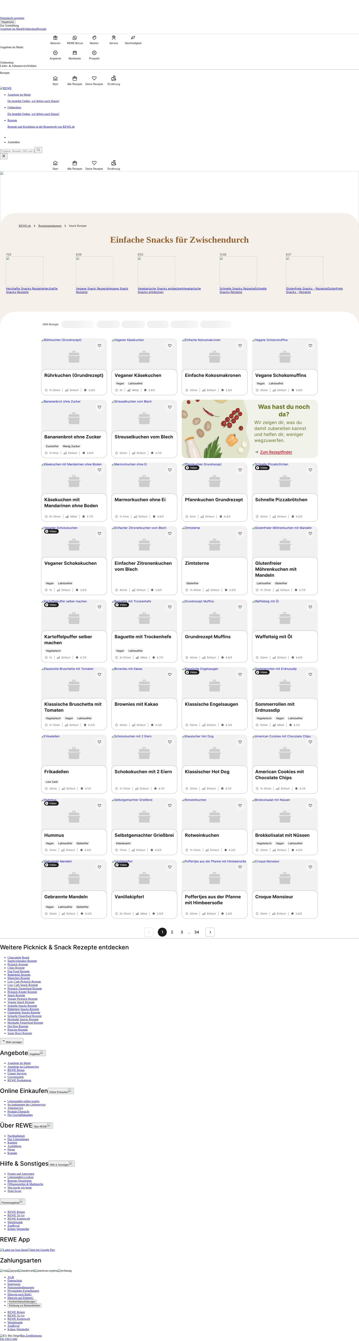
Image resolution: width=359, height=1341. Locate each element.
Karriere (12, 1142)
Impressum (13, 1284)
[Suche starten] (38, 150)
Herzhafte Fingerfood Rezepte (25, 1022)
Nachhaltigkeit (16, 1135)
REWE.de (25, 225)
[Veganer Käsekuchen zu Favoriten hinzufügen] (169, 345)
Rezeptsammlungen (50, 225)
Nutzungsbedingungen (20, 1287)
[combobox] (17, 151)
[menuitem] (55, 40)
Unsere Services (17, 1073)
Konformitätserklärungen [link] (22, 1301)
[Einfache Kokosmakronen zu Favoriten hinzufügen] (240, 345)
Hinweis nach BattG (19, 1294)
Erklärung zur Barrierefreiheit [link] (24, 1305)
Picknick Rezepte (17, 964)
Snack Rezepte (16, 995)
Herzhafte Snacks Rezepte (25, 288)
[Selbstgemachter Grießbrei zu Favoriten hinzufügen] (169, 805)
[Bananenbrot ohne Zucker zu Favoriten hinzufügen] (99, 407)
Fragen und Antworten (20, 1173)
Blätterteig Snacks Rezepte (23, 1009)
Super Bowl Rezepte (19, 1033)
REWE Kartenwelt (18, 1218)
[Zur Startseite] (12, 5)
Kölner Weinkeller (18, 1229)
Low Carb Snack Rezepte (22, 985)
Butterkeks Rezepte (18, 974)
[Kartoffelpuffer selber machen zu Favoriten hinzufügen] (99, 607)
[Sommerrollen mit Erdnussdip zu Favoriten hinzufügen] (310, 674)
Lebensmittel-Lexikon (20, 1177)
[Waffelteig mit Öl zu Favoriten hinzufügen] (310, 607)
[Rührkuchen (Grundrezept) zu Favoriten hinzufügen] (99, 345)
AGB (10, 1277)
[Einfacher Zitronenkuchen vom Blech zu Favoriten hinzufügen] (169, 533)
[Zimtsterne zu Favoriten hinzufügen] (240, 533)
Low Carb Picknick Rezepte (24, 981)
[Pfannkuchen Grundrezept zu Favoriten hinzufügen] (240, 470)
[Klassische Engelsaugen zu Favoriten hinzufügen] (240, 674)
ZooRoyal (13, 1225)
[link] (183, 98)
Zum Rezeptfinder (276, 452)
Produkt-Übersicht (18, 1111)
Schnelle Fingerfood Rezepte (24, 1016)
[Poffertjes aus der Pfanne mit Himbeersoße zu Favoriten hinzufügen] (240, 867)
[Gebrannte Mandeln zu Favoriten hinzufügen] (99, 867)
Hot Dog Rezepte (17, 1026)
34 (196, 932)
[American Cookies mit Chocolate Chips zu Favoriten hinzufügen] (310, 742)
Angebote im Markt (19, 1063)
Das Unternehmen (18, 1139)
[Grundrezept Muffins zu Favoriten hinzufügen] (240, 607)
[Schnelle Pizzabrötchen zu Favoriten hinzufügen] (310, 470)
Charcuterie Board (18, 957)
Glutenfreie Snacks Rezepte (23, 1012)
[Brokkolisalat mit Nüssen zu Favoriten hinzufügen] (310, 805)
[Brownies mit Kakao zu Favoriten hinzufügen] (169, 674)
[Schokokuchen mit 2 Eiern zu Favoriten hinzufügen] (169, 742)
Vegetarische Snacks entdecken (160, 288)
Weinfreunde (15, 1222)
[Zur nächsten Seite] (210, 932)
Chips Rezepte (16, 967)
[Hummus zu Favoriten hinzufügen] (99, 805)
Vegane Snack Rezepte (92, 288)
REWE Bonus (15, 1070)
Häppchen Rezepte (18, 978)
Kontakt (12, 1153)
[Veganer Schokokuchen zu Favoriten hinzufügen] (99, 533)
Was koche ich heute (19, 1187)
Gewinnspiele (15, 1077)
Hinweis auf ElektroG (20, 1297)
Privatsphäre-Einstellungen (23, 1290)
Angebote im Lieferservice (23, 1066)
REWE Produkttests (19, 1080)
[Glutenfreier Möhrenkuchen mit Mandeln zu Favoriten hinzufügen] (310, 533)
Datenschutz (14, 1280)
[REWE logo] (6, 88)
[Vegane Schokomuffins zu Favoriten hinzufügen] (310, 345)
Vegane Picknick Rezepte (22, 998)
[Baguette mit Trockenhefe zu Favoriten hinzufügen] (169, 607)
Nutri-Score (14, 1191)
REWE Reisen (16, 1211)
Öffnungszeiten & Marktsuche (25, 1184)
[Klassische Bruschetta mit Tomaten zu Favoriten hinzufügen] (99, 674)
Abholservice (15, 1108)
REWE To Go (15, 1215)
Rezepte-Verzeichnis (19, 1180)
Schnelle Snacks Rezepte (237, 288)
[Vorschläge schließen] (3, 156)
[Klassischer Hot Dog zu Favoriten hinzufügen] (240, 742)
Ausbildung (14, 1146)
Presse (11, 1149)
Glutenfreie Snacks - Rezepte (306, 288)
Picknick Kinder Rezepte (22, 991)
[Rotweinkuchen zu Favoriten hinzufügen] (240, 805)
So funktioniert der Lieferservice (26, 1104)
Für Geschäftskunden (20, 1114)
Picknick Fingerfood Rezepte (24, 988)
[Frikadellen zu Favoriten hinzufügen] (99, 742)
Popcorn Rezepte (17, 1029)
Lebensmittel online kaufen (23, 1101)
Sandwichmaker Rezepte (22, 960)
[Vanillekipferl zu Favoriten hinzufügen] (169, 867)
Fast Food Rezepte (18, 971)
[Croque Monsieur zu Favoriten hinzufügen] (310, 867)
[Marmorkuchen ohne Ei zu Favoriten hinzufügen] (169, 470)
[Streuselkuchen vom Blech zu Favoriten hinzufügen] (169, 407)
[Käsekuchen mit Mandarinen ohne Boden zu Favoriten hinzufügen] (99, 470)
